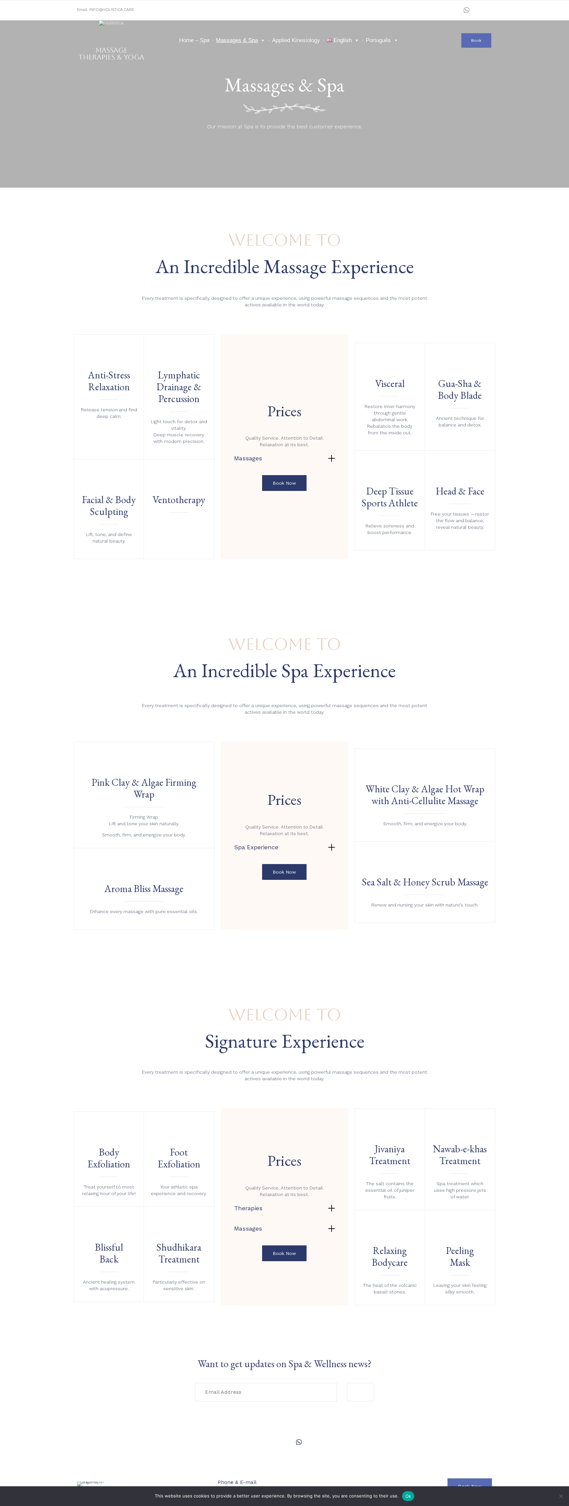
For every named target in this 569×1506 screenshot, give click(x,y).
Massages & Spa (237, 40)
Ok (408, 1496)
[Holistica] (111, 32)
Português (378, 40)
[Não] (560, 1496)
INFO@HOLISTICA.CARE (111, 9)
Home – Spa (194, 40)
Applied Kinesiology (296, 40)
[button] (476, 40)
